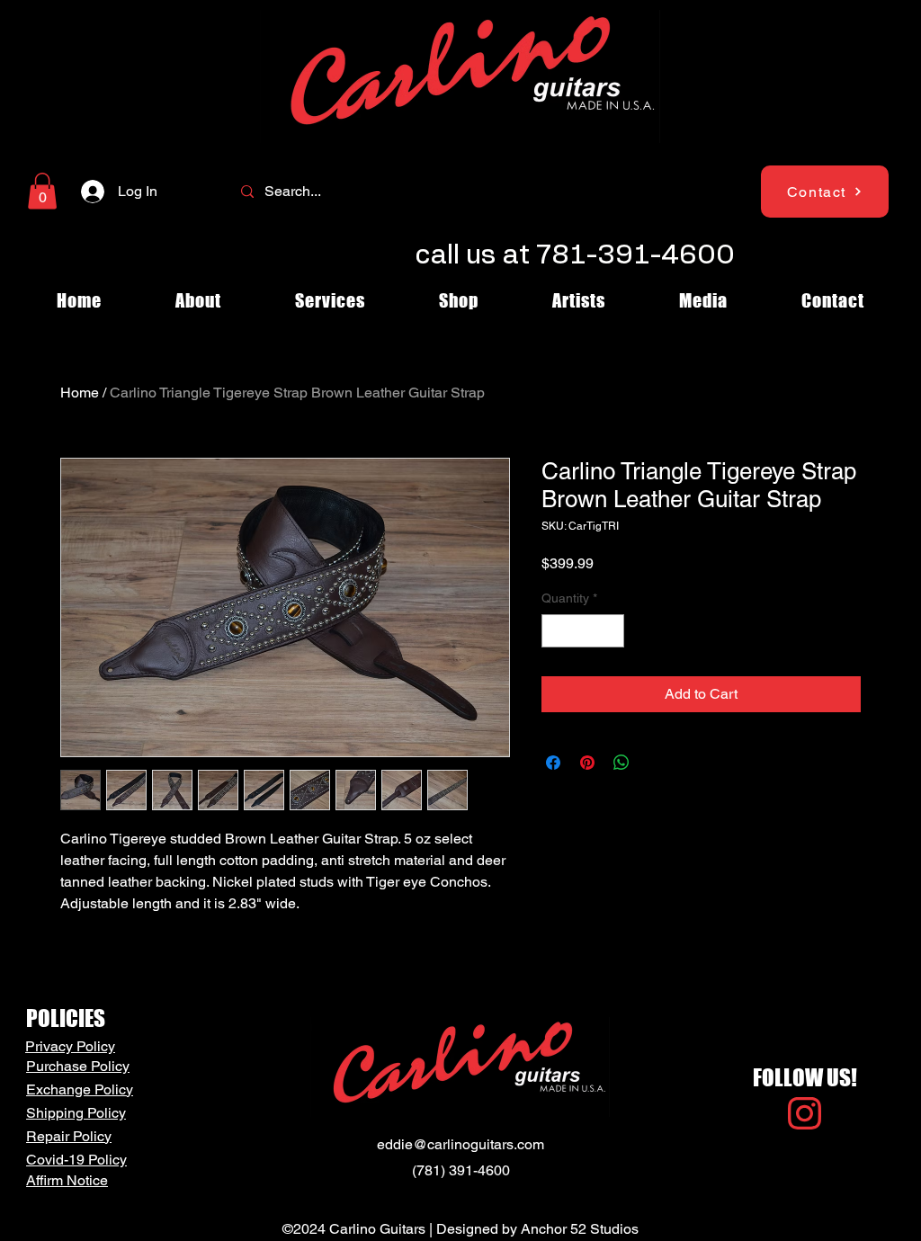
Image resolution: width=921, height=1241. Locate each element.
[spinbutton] (583, 631)
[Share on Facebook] (553, 762)
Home (79, 392)
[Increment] (610, 631)
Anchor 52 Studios (580, 1228)
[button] (42, 191)
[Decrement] (555, 631)
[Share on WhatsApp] (621, 762)
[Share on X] (655, 762)
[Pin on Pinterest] (587, 762)
